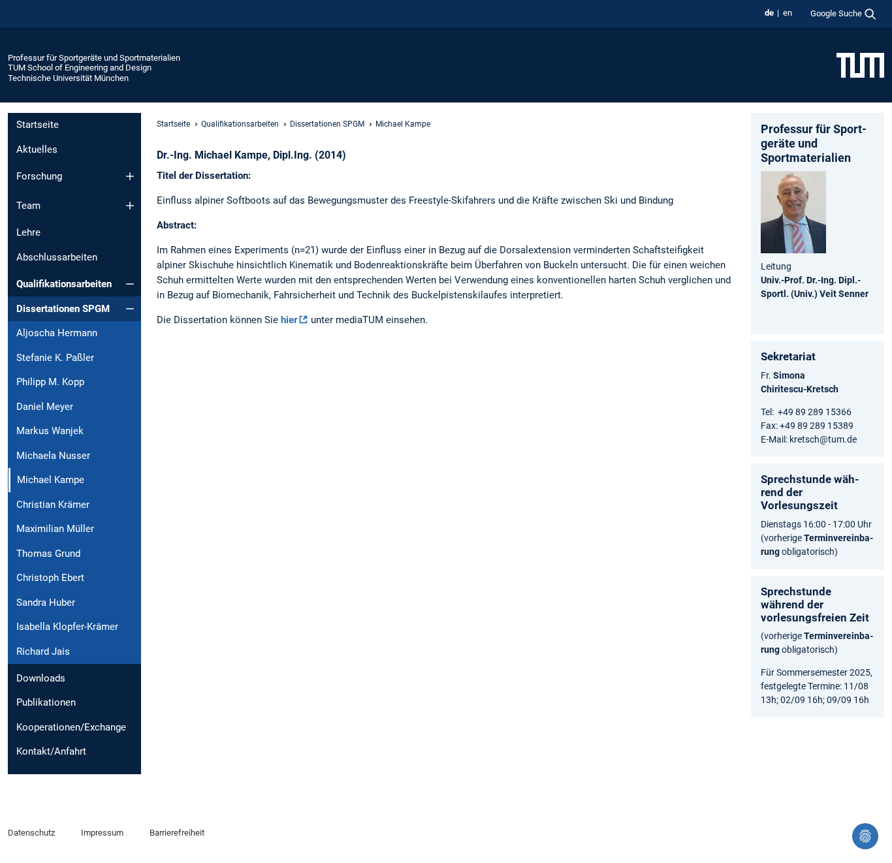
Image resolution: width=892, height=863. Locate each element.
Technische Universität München (68, 78)
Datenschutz (31, 833)
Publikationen (46, 702)
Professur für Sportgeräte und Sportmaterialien (94, 58)
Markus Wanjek (50, 431)
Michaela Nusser (53, 456)
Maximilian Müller (55, 529)
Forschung (39, 176)
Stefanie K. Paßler (55, 358)
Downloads (40, 678)
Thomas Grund (48, 553)
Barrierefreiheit (177, 833)
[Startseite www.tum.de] (860, 65)
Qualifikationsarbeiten (64, 284)
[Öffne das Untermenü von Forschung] (130, 176)
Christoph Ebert (50, 578)
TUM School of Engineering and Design (79, 67)
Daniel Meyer (44, 407)
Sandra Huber (45, 602)
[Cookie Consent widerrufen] (865, 836)
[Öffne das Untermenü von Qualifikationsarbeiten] (130, 284)
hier (289, 320)
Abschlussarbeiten (56, 257)
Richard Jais (43, 651)
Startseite (37, 125)
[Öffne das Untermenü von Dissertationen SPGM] (130, 309)
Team (28, 206)
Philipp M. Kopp (50, 382)
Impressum (102, 833)
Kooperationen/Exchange (71, 727)
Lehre (28, 232)
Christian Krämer (52, 504)
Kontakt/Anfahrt (51, 751)
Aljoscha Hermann (56, 333)
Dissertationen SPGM (63, 309)
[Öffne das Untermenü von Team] (130, 205)
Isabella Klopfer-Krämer (67, 627)
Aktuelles (36, 149)
